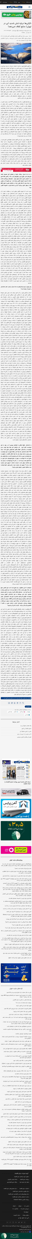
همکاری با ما (15, 1209)
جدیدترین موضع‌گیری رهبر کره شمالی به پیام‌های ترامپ (19, 1026)
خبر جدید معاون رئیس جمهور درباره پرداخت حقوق (19, 958)
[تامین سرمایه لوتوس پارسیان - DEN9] (16, 830)
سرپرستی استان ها (25, 1209)
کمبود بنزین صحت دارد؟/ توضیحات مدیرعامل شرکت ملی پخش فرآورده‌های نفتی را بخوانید (17, 1148)
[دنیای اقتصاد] (14, 7)
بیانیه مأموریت (16, 1215)
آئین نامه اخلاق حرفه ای (23, 1218)
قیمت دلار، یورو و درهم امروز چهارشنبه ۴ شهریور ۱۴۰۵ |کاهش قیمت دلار (17, 1164)
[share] (13, 1222)
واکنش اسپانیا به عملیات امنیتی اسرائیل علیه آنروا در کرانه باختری (17, 1114)
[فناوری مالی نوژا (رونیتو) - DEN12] (16, 973)
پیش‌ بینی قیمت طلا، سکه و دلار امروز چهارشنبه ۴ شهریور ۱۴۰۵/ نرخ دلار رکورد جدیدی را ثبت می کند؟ (16, 879)
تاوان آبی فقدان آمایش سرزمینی (24, 737)
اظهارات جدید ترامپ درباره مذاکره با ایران (22, 1156)
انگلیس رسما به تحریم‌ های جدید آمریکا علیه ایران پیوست (18, 919)
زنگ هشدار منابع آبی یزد (25, 726)
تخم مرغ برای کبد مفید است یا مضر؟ (23, 868)
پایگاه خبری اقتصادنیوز (12, 1182)
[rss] (16, 1222)
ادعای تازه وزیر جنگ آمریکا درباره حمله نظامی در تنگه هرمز (18, 1099)
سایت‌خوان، (25, 698)
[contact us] (10, 1222)
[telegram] (12, 703)
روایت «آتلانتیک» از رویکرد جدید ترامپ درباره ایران (20, 1014)
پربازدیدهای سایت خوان (16, 860)
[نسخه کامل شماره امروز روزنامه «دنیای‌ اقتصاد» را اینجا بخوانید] (16, 769)
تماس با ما (26, 1206)
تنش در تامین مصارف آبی (25, 731)
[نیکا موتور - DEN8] (16, 792)
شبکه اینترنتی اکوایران (12, 1179)
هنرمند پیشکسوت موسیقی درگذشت (23, 1034)
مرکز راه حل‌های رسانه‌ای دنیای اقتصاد (20, 1197)
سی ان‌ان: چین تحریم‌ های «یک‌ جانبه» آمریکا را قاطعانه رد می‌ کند (16, 1086)
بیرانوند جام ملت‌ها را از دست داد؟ (23, 1003)
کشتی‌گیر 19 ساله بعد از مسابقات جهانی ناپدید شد (20, 1131)
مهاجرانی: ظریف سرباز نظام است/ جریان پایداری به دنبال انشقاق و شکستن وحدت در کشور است (17, 872)
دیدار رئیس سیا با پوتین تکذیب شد (23, 1134)
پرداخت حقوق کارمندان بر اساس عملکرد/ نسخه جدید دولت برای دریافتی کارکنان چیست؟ (17, 954)
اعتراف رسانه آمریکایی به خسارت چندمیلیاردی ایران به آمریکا (18, 922)
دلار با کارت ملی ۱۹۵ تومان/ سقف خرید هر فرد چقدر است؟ (18, 928)
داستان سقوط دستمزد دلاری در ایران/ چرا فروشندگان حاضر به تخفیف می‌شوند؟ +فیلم (16, 1045)
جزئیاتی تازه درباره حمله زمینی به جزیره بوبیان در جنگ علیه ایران (17, 876)
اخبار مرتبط (16, 722)
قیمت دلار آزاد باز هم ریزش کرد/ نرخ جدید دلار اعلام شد (19, 935)
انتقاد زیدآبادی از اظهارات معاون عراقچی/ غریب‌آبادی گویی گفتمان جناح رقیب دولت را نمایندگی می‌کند (17, 894)
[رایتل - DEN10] (16, 850)
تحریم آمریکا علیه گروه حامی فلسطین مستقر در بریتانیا (19, 1119)
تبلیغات (19, 1206)
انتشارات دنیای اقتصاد (24, 1188)
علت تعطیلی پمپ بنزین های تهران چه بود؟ (21, 925)
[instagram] (24, 1222)
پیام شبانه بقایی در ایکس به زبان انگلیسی (22, 1000)
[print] (9, 703)
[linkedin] (14, 703)
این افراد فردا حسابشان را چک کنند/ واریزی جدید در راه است (18, 906)
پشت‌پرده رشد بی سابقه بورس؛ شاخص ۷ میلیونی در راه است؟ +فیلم (16, 1117)
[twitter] (17, 703)
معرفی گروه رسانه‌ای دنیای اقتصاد (21, 1177)
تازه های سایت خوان (16, 988)
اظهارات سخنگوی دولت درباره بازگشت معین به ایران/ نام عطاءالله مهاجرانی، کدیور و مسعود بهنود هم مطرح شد (17, 915)
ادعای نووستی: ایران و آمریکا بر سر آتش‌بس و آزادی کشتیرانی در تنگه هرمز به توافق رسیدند (16, 931)
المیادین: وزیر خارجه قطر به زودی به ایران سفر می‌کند (19, 1125)
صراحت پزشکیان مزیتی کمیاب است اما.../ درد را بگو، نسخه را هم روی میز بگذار (17, 1018)
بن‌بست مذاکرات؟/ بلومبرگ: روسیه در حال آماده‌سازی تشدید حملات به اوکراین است (16, 1037)
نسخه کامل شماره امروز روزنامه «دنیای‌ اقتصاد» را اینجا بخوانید (17, 783)
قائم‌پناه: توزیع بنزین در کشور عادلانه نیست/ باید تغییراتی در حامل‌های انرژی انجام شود (18, 1056)
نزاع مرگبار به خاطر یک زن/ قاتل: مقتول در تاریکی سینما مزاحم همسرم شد (17, 1052)
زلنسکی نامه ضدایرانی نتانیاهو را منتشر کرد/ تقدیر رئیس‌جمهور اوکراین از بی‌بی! (17, 1105)
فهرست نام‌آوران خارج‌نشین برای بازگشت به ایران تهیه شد (18, 1128)
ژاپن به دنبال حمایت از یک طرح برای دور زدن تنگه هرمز (19, 992)
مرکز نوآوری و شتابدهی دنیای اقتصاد (21, 1191)
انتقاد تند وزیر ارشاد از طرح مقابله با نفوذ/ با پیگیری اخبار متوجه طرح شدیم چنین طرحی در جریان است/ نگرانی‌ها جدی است (17, 1152)
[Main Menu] (29, 6)
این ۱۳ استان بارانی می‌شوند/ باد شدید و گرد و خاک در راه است (17, 909)
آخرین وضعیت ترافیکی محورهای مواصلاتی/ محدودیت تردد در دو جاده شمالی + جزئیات (16, 1110)
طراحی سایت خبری (26, 1231)
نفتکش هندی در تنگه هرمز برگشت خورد (22, 1060)
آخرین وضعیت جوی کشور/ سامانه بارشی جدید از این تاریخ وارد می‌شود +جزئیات (17, 1082)
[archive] (7, 1222)
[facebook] (20, 703)
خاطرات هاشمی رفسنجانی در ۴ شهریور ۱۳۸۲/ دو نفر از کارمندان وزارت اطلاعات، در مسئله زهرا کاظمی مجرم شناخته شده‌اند (17, 884)
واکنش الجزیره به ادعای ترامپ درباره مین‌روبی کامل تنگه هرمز (17, 1008)
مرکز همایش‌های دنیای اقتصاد (10, 1188)
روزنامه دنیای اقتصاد (24, 1179)
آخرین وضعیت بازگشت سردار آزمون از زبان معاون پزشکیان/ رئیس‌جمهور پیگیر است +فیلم (18, 1095)
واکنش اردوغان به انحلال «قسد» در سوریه (22, 1088)
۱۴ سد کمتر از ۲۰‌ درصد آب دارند (24, 734)
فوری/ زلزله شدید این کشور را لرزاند (23, 1005)
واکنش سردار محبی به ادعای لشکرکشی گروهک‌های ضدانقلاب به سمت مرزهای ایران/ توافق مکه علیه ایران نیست (17, 902)
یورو (12, 2)
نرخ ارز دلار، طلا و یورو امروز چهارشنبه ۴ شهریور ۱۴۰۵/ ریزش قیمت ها (16, 1160)
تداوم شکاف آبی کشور (26, 728)
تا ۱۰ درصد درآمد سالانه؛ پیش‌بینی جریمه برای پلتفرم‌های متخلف (17, 1071)
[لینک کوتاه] (23, 703)
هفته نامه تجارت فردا (24, 1182)
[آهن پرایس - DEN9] (16, 808)
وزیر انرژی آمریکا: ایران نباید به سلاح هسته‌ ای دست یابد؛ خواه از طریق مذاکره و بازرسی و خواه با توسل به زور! (17, 1022)
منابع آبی (28, 706)
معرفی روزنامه (26, 1215)
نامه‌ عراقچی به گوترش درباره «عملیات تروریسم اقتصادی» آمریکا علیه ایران (16, 1067)
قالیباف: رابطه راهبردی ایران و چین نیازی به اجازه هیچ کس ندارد (17, 1048)
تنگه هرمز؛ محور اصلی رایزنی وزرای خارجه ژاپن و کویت (19, 1091)
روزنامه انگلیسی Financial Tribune (21, 1199)
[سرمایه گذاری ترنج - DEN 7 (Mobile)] (16, 15)
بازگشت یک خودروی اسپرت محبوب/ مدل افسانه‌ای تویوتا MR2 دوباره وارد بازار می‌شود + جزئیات (16, 996)
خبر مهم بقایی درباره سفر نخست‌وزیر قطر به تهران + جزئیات (18, 944)
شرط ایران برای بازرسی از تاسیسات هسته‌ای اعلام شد (20, 898)
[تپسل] (1, 169)
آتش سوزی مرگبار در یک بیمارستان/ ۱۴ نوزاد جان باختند (19, 911)
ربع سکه (26, 2)
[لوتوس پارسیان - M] (16, 1236)
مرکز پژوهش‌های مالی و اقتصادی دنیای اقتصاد (18, 1194)
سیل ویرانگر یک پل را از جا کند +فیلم (23, 1102)
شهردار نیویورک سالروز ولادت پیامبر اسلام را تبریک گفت (19, 1144)
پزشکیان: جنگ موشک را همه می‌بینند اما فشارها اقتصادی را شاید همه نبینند (16, 1138)
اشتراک (14, 1206)
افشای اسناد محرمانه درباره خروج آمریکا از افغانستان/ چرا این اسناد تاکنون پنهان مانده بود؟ (16, 1077)
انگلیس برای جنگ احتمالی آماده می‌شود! (22, 1011)
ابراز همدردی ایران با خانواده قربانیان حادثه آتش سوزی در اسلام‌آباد (16, 1063)
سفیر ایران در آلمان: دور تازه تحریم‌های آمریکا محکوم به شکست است (17, 1030)
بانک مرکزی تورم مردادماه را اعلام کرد (23, 1074)
